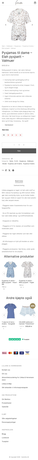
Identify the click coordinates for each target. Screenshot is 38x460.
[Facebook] (5, 170)
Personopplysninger (9, 422)
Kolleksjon (10, 46)
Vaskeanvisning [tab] (19, 185)
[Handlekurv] (35, 3)
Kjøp (19, 151)
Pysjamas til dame (28, 163)
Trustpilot (5, 441)
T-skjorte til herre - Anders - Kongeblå (8, 323)
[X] (9, 170)
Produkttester (6, 403)
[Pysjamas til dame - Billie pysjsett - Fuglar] (27, 269)
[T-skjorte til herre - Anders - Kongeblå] (10, 311)
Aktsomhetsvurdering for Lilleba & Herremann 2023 (18, 378)
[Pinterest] (13, 170)
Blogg (4, 434)
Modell (4, 163)
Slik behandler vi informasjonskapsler (15, 387)
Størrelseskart (9, 125)
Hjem (3, 46)
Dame (11, 161)
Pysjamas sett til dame (15, 163)
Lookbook (5, 438)
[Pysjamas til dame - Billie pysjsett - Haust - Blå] (10, 269)
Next (32, 25)
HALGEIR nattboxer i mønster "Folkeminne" (26, 323)
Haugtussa (17, 46)
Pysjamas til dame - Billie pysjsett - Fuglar (26, 281)
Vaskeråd (5, 407)
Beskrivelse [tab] (19, 181)
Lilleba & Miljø (7, 384)
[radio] (4, 135)
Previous (6, 25)
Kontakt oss (6, 370)
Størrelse (5, 130)
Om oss (4, 374)
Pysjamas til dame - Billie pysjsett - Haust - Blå (10, 282)
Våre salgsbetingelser (9, 418)
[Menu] (3, 2)
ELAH (16, 161)
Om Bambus (6, 399)
